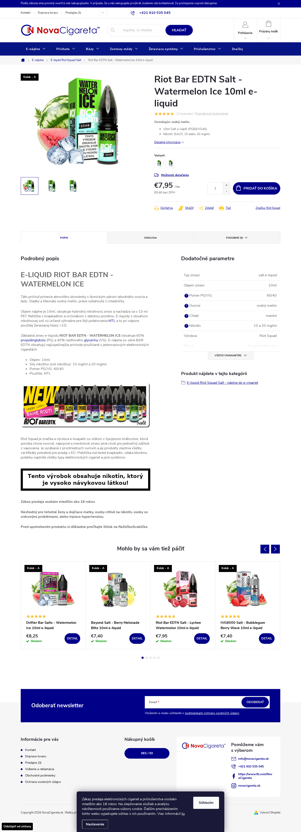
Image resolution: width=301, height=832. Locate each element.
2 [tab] (146, 658)
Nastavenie (95, 824)
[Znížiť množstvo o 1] (226, 191)
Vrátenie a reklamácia (39, 769)
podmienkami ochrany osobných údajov (212, 713)
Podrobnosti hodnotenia (211, 114)
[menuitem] (36, 49)
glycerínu (91, 340)
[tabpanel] (53, 605)
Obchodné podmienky (40, 775)
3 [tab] (150, 658)
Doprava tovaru (48, 13)
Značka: (268, 208)
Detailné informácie (167, 142)
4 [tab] (154, 658)
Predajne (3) (73, 13)
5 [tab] (158, 658)
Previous (264, 549)
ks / (147, 753)
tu (183, 813)
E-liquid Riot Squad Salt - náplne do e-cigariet (222, 382)
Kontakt (25, 13)
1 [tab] (142, 658)
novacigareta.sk (249, 786)
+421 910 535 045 (251, 766)
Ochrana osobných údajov (43, 782)
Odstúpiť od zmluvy (17, 826)
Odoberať (255, 702)
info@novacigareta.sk (253, 759)
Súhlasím (206, 802)
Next (275, 549)
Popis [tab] (64, 238)
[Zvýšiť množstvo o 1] (226, 185)
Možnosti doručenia (175, 175)
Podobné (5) (234, 238)
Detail (72, 638)
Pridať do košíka (260, 188)
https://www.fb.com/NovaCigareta (255, 776)
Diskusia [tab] (150, 238)
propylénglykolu (33, 340)
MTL (111, 320)
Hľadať (179, 30)
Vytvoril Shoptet (270, 813)
